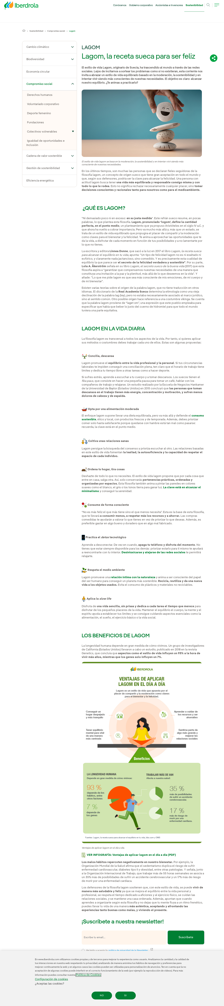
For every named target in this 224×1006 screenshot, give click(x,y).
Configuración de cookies (51, 979)
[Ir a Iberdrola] (17, 6)
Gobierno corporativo (141, 5)
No (102, 995)
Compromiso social (56, 31)
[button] (72, 47)
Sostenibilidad (194, 5)
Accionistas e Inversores (169, 5)
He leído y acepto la (141, 950)
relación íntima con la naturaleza (133, 577)
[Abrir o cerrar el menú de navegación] (216, 7)
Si (125, 995)
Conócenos (119, 5)
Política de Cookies (88, 975)
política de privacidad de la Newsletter (130, 950)
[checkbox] (83, 950)
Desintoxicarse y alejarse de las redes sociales (153, 552)
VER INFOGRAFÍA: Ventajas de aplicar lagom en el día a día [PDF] (131, 855)
